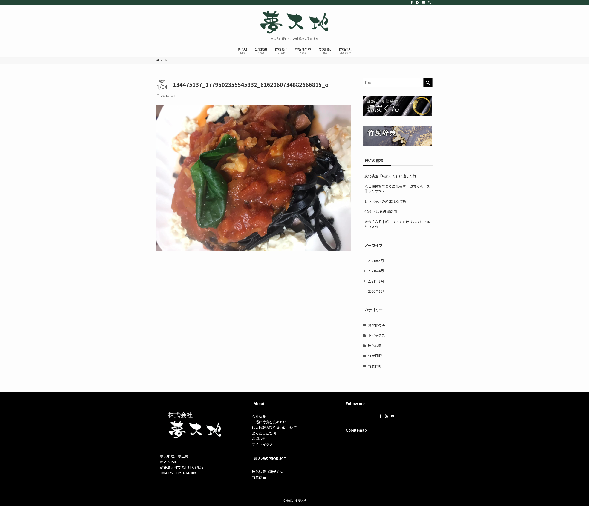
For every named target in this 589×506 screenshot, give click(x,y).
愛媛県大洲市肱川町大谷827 (181, 467)
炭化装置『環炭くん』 (269, 471)
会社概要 (259, 416)
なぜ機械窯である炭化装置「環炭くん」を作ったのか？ (397, 188)
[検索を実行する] (428, 82)
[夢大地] (294, 22)
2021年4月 (376, 270)
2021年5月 (376, 260)
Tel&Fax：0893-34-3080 (179, 472)
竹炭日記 (375, 355)
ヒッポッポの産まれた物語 (385, 201)
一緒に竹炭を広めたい (269, 422)
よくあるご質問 (264, 433)
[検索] (430, 2)
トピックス (376, 335)
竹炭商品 (259, 477)
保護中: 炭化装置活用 (380, 211)
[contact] (424, 2)
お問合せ (259, 438)
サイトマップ (262, 444)
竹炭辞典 (375, 366)
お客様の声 (376, 325)
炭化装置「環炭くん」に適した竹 (390, 176)
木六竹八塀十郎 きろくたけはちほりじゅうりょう (397, 224)
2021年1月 (376, 281)
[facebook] (412, 2)
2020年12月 (377, 291)
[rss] (418, 2)
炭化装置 (375, 345)
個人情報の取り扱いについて (274, 427)
